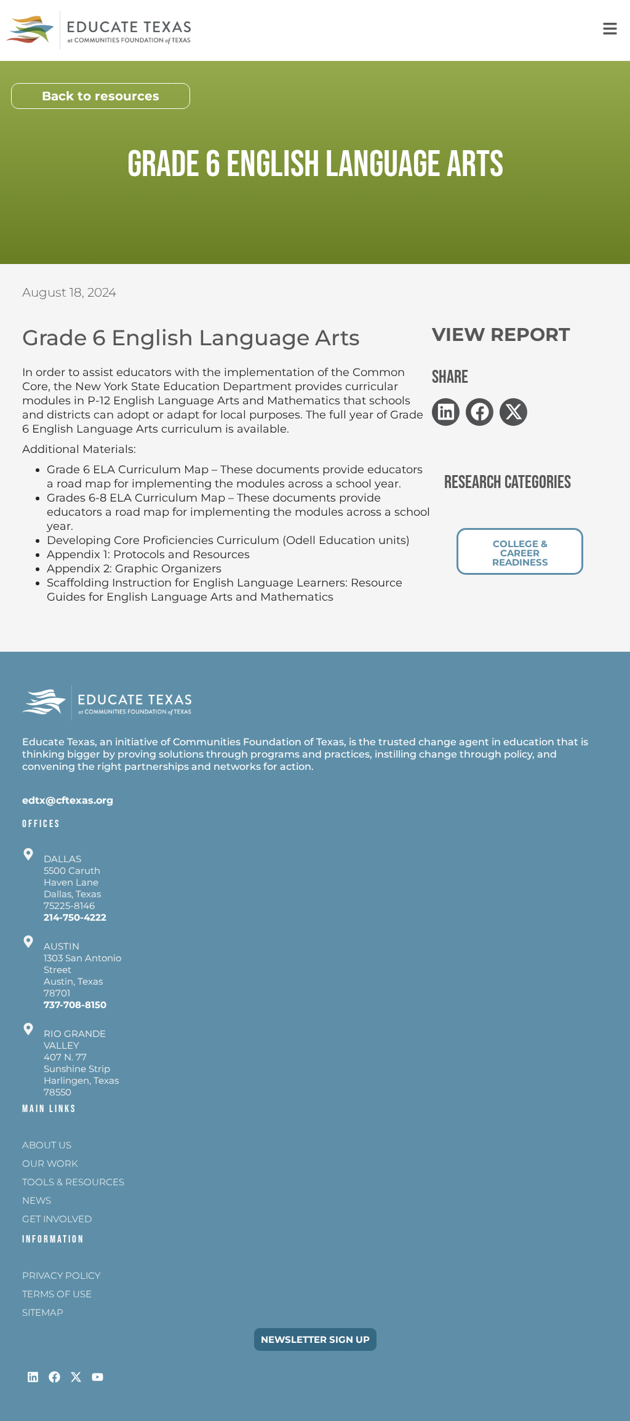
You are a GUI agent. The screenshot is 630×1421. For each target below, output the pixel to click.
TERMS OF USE (57, 1294)
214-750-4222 (75, 917)
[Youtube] (97, 1377)
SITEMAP (42, 1312)
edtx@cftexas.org (67, 800)
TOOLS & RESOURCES (73, 1182)
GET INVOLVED (57, 1219)
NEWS (36, 1200)
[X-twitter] (76, 1377)
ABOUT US (46, 1145)
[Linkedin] (33, 1377)
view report (501, 334)
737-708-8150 (75, 1005)
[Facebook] (54, 1377)
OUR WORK (50, 1163)
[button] (446, 412)
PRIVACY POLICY (61, 1275)
